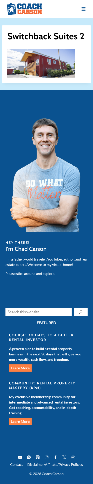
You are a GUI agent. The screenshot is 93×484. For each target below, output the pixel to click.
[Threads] (73, 457)
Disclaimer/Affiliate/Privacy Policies (55, 464)
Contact (16, 464)
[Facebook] (55, 457)
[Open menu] (83, 8)
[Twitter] (64, 457)
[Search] (81, 312)
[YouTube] (20, 457)
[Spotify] (29, 457)
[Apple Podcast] (38, 457)
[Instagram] (46, 457)
